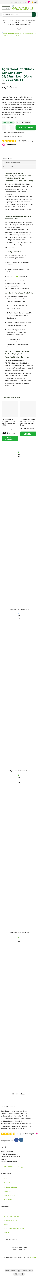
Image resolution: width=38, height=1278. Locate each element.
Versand (33, 1257)
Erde (16, 276)
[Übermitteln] (34, 14)
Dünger (10, 20)
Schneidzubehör (19, 20)
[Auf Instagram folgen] (21, 1140)
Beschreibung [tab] (7, 158)
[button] (6, 8)
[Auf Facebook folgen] (16, 1140)
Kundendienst (15, 2)
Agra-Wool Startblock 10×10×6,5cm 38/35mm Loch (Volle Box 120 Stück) (27, 421)
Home (4, 20)
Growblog (23, 2)
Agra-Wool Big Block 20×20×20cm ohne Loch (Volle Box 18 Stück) (9, 421)
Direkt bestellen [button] (9, 438)
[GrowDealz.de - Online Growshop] (23, 8)
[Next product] (18, 28)
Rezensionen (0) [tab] (8, 167)
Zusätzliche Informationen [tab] (11, 162)
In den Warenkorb (26, 128)
